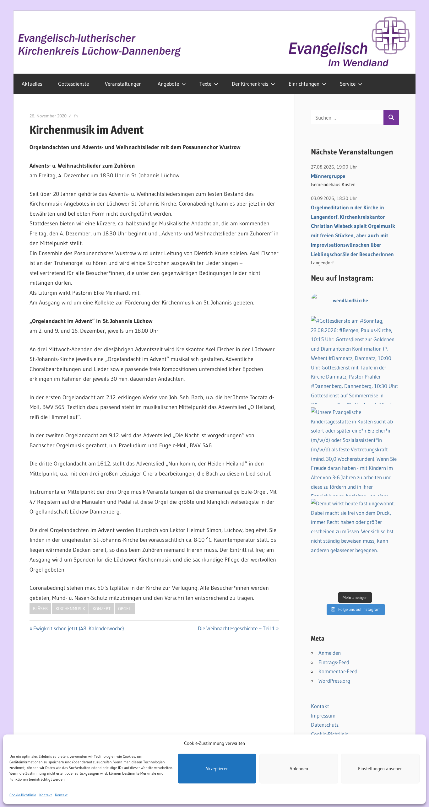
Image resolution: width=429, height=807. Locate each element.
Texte (205, 83)
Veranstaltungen (123, 83)
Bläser (40, 608)
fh (76, 116)
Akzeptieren (217, 769)
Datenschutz (325, 724)
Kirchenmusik (70, 608)
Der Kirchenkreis (250, 83)
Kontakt (45, 795)
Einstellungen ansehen (380, 769)
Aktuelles (32, 83)
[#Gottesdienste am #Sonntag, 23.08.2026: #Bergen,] (355, 360)
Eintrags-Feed (333, 662)
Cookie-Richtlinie (22, 795)
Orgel (124, 608)
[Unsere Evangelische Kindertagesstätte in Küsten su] (355, 451)
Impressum (323, 715)
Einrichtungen (304, 83)
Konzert (102, 608)
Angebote (168, 83)
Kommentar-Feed (337, 671)
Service (348, 83)
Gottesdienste (73, 83)
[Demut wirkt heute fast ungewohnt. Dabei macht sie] (355, 543)
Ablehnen (299, 769)
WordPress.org (334, 680)
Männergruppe (328, 176)
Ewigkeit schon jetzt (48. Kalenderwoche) (78, 628)
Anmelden (329, 652)
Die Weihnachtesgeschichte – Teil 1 (236, 628)
